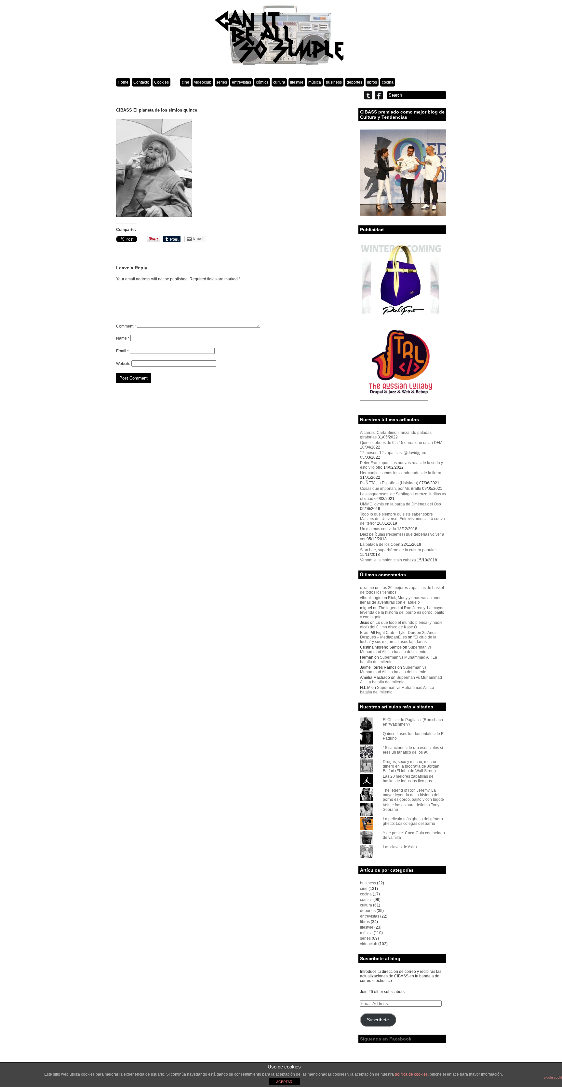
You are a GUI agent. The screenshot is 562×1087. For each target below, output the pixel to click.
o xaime (367, 587)
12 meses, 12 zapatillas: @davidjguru (393, 452)
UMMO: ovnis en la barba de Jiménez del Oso (400, 504)
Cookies (161, 82)
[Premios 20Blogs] (403, 214)
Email (122, 351)
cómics (262, 82)
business (334, 82)
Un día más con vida (378, 529)
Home (123, 82)
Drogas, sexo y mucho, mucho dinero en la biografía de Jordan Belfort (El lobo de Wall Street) (411, 766)
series (221, 82)
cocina (388, 82)
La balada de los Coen (380, 544)
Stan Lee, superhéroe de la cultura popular (398, 550)
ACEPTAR (284, 1082)
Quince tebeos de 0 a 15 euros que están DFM (401, 442)
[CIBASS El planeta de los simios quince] (154, 215)
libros (372, 82)
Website (123, 363)
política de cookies (411, 1074)
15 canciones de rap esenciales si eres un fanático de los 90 (413, 750)
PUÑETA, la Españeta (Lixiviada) (389, 483)
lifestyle (296, 82)
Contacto (141, 82)
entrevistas (241, 82)
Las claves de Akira (400, 847)
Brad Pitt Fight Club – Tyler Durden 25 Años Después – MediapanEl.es (398, 634)
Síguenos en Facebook (385, 1038)
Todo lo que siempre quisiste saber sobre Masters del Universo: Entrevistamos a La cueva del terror (402, 519)
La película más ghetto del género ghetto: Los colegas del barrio (413, 821)
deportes (354, 82)
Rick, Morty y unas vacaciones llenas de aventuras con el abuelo (400, 600)
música (314, 82)
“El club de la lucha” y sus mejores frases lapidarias (398, 639)
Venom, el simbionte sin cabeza (388, 560)
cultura (279, 82)
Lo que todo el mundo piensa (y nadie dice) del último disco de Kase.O (401, 624)
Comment (126, 326)
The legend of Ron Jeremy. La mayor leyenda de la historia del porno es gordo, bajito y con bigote (402, 612)
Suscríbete (378, 1019)
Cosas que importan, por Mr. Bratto (390, 488)
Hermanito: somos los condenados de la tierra (400, 473)
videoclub (202, 82)
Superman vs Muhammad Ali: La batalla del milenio (396, 649)
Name (122, 338)
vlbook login (370, 598)
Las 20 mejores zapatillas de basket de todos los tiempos (408, 778)
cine (185, 82)
